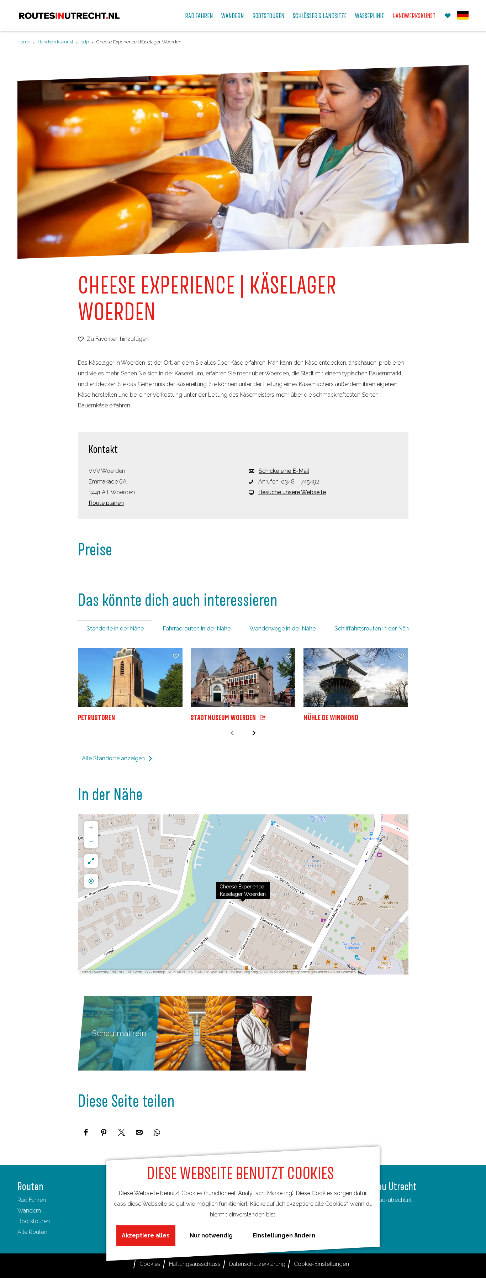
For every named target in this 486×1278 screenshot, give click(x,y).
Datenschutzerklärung (257, 1264)
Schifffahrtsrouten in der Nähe (373, 628)
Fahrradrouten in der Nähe (197, 628)
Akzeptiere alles (146, 1235)
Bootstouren (33, 1221)
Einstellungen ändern (284, 1235)
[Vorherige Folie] (232, 733)
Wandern (29, 1210)
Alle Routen (32, 1232)
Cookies (149, 1264)
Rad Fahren (31, 1200)
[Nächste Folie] (253, 733)
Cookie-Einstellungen (321, 1264)
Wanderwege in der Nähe (282, 628)
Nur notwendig (211, 1235)
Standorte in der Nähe (115, 628)
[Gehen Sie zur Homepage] (69, 16)
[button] (243, 894)
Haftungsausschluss (195, 1264)
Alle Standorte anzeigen (113, 758)
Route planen (106, 503)
